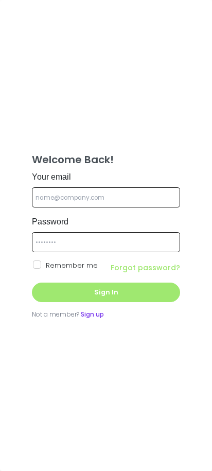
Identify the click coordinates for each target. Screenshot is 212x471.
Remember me (72, 265)
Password (50, 221)
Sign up (92, 314)
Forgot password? (145, 268)
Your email (51, 176)
